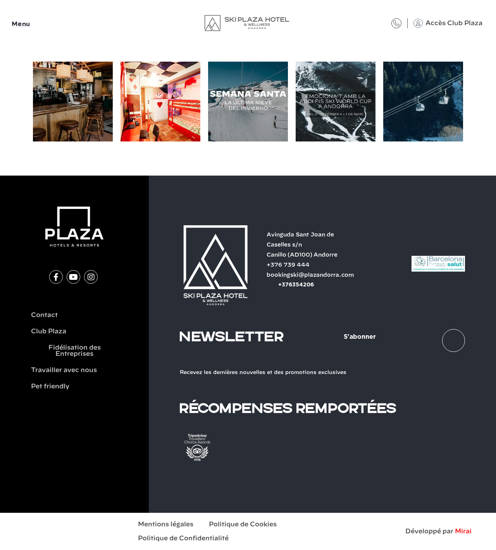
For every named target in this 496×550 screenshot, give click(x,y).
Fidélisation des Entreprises (74, 351)
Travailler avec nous (64, 370)
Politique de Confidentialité (183, 538)
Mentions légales (165, 524)
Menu (21, 24)
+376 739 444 (288, 265)
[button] (25, 103)
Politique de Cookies (243, 524)
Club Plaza (48, 331)
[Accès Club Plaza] (418, 23)
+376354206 (296, 285)
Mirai (463, 531)
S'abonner (360, 337)
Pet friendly (50, 386)
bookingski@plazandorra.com (310, 275)
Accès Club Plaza (453, 23)
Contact (44, 315)
